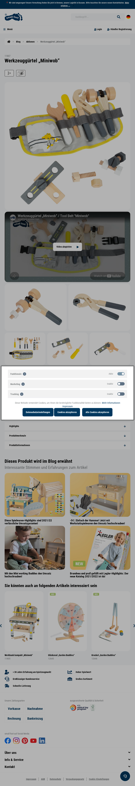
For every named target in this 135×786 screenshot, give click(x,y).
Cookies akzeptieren (67, 412)
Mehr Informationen (111, 403)
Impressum (67, 406)
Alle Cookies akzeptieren (97, 412)
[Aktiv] (121, 373)
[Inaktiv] (121, 383)
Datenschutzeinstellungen (38, 412)
